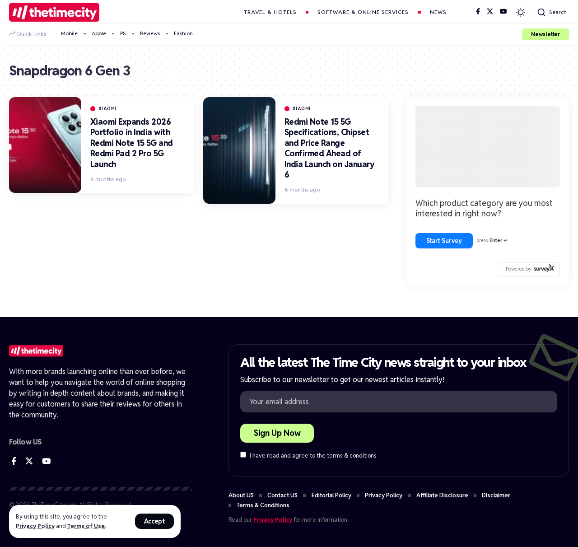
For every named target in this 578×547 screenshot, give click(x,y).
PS (123, 33)
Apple (99, 33)
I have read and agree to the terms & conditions (313, 455)
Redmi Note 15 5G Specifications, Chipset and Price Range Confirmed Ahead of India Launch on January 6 (329, 148)
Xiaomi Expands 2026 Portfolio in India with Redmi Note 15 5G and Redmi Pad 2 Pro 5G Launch (131, 143)
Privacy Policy (35, 526)
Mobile (69, 33)
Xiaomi (107, 108)
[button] (154, 521)
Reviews (150, 33)
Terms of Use (86, 526)
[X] (490, 11)
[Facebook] (478, 11)
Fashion (183, 33)
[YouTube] (503, 11)
